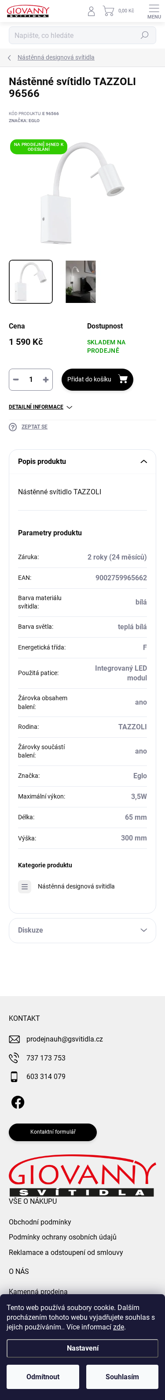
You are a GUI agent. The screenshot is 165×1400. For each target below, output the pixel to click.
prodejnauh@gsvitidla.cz (64, 1039)
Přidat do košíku (89, 379)
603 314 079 (46, 1076)
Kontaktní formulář (53, 1132)
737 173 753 (46, 1058)
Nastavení (83, 1348)
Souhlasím (122, 1377)
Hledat (145, 35)
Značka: (24, 120)
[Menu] (154, 11)
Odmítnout (42, 1377)
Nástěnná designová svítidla (76, 886)
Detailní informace (36, 407)
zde (118, 1327)
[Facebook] (16, 1100)
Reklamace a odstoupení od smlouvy (66, 1252)
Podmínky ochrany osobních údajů (63, 1237)
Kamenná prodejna (38, 1292)
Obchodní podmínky (40, 1222)
